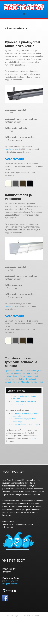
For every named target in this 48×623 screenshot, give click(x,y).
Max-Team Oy (24, 7)
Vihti (41, 382)
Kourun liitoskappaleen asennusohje (25, 424)
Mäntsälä (25, 382)
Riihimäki (18, 370)
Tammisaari (31, 379)
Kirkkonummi (32, 376)
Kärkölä (16, 382)
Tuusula (27, 370)
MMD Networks (34, 616)
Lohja (21, 379)
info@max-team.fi (9, 584)
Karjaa (14, 379)
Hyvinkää (8, 370)
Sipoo (15, 376)
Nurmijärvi (36, 370)
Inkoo (7, 379)
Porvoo (34, 373)
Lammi (8, 382)
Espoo (22, 376)
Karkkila (34, 382)
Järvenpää (9, 373)
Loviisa (8, 376)
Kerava (18, 373)
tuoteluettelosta (11, 149)
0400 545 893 (12, 581)
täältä (34, 438)
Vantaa (26, 373)
